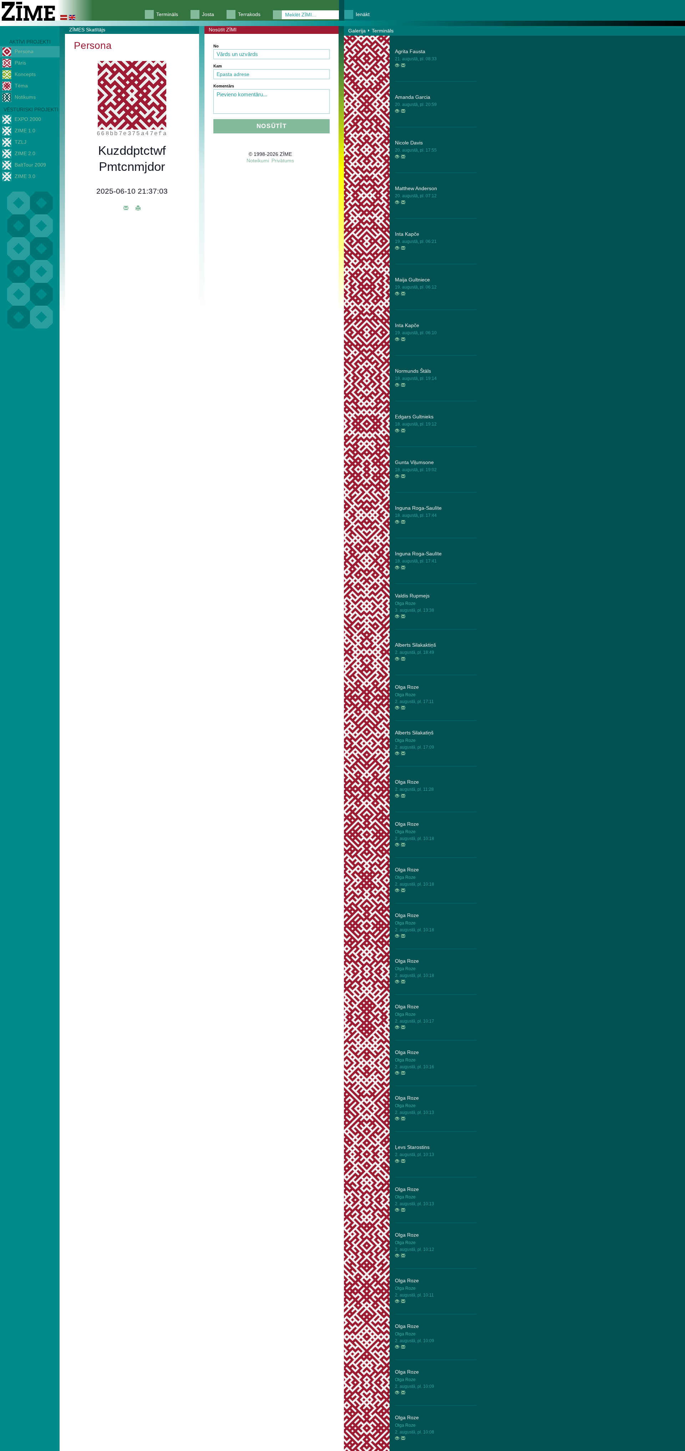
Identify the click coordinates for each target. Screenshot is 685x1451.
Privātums (283, 160)
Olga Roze (405, 603)
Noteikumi (258, 160)
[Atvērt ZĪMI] (397, 65)
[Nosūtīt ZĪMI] (403, 65)
